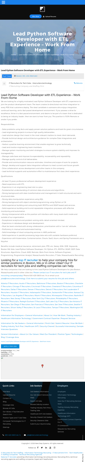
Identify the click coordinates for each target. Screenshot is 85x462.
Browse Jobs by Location (39, 404)
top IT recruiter (28, 260)
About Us (48, 315)
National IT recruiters (9, 457)
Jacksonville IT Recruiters (62, 292)
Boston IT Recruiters (65, 283)
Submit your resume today (40, 424)
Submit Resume (62, 323)
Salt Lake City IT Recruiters (57, 301)
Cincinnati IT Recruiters (41, 286)
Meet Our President (48, 334)
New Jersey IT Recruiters (21, 298)
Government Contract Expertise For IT (69, 420)
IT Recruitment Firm (60, 453)
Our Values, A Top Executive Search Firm (13, 413)
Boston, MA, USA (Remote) (26, 76)
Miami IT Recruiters (43, 295)
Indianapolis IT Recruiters (40, 292)
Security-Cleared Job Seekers (41, 417)
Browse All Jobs (9, 408)
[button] (42, 366)
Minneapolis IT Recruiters (62, 295)
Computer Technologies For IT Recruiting (14, 422)
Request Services (68, 318)
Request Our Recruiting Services (66, 430)
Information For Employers (12, 315)
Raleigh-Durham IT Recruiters (32, 301)
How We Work (59, 315)
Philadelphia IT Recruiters (67, 298)
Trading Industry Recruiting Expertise (68, 408)
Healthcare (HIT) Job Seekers (41, 414)
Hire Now (35, 16)
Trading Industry (74, 315)
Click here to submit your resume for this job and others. (50, 278)
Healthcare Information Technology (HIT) (66, 414)
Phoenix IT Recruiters (10, 301)
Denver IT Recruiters (36, 289)
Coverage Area (12, 337)
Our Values (34, 334)
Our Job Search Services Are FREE (40, 396)
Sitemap (6, 427)
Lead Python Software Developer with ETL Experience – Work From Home (28, 341)
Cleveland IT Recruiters (61, 286)
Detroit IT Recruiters (54, 289)
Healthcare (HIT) (32, 326)
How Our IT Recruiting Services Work (69, 402)
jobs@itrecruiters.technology (13, 278)
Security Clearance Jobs (39, 420)
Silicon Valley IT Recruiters (22, 307)
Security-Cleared (47, 326)
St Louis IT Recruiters (42, 307)
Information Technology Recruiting (67, 396)
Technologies (76, 334)
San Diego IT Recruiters (20, 304)
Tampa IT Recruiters (60, 307)
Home (13, 55)
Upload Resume (50, 16)
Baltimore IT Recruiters (46, 283)
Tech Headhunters (76, 453)
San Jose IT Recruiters (64, 304)
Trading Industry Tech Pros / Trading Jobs (40, 409)
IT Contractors (63, 425)
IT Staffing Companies (9, 454)
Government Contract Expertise (46, 318)
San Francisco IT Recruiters (42, 304)
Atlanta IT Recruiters (9, 283)
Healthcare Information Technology (16, 318)
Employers (62, 391)
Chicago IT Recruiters (22, 286)
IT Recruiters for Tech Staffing (12, 453)
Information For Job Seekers (13, 323)
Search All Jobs (36, 401)
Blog (3, 337)
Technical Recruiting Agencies (30, 454)
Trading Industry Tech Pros (12, 326)
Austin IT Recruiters (27, 283)
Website (79, 83)
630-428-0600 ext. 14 (13, 435)
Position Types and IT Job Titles (14, 418)
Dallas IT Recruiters (19, 289)
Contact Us (7, 398)
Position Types (64, 334)
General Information (34, 315)
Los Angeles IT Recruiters (23, 295)
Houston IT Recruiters (20, 292)
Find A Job (49, 323)
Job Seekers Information (39, 391)
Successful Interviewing (66, 326)
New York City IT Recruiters (43, 298)
